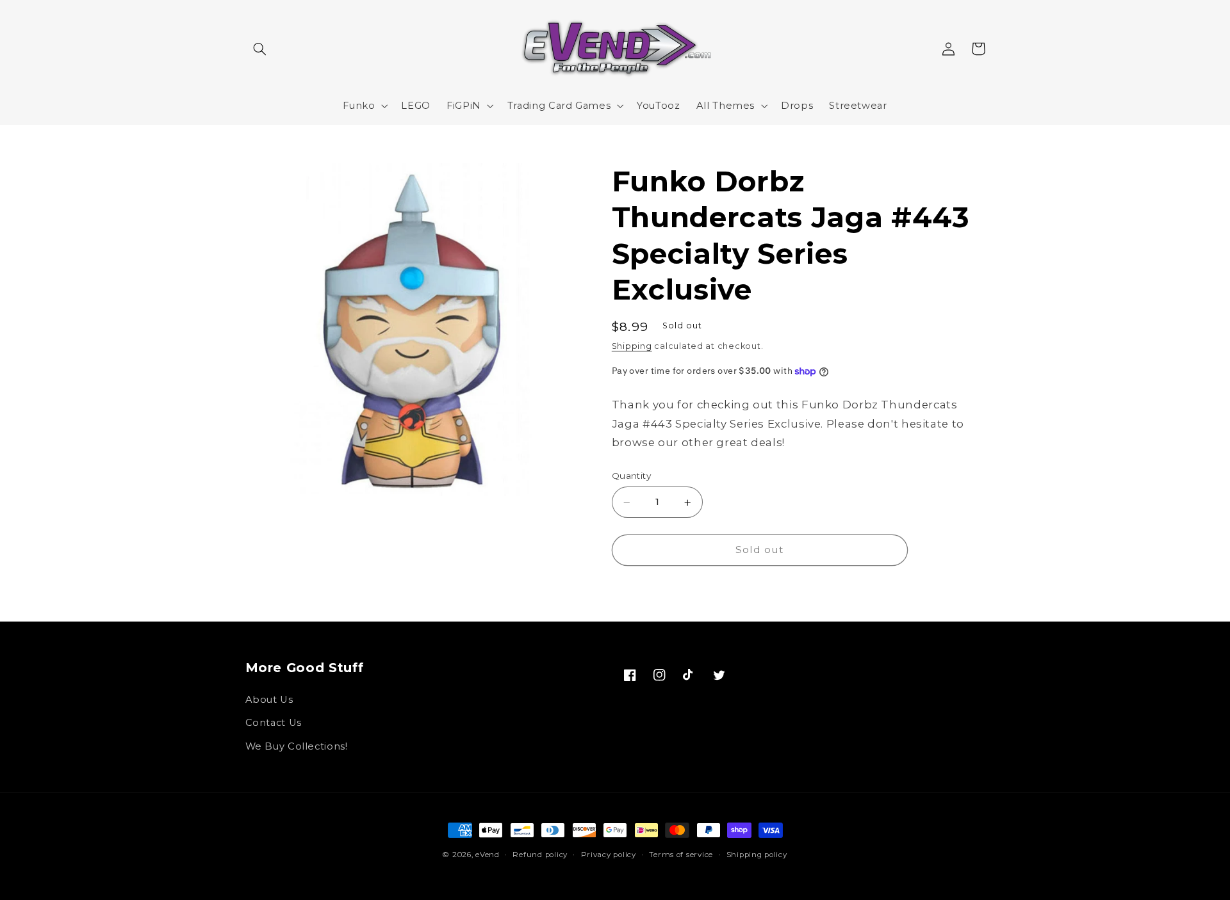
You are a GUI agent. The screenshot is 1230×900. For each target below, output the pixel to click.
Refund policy (540, 854)
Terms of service (681, 854)
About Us (269, 699)
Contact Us (273, 722)
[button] (260, 48)
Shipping (632, 346)
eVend (487, 854)
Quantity (631, 476)
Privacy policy (608, 854)
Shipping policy (756, 854)
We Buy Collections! (296, 746)
